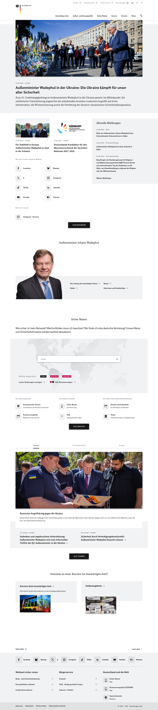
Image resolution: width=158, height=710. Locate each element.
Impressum (19, 706)
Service (114, 16)
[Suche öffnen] (141, 16)
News (134, 16)
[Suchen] (117, 359)
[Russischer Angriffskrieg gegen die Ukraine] (79, 480)
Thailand (66, 376)
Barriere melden (41, 706)
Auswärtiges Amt (62, 16)
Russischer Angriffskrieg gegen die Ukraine (41, 513)
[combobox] (79, 359)
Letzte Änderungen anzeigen (30, 382)
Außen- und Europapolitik (83, 16)
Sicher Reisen (102, 16)
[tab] (36, 446)
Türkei (43, 376)
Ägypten (54, 376)
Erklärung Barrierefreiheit (57, 706)
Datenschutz (29, 706)
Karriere (124, 16)
